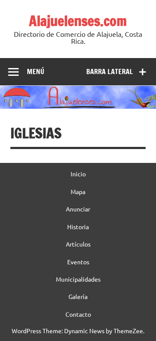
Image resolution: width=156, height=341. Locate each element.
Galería (78, 296)
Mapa (78, 191)
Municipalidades (78, 279)
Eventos (78, 262)
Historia (78, 227)
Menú (35, 71)
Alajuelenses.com (78, 21)
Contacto (78, 314)
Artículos (78, 244)
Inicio (78, 174)
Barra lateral (109, 71)
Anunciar (78, 209)
